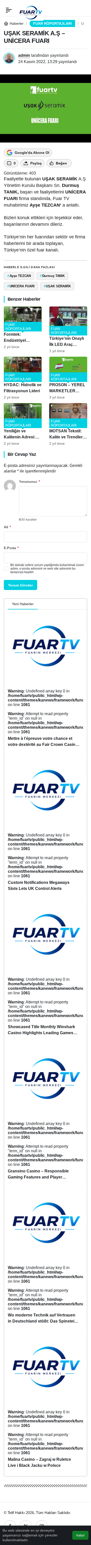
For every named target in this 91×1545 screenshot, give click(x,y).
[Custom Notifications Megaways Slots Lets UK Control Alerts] (45, 825)
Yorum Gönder (20, 585)
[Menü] (9, 10)
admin (24, 55)
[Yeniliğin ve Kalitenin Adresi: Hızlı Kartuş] (23, 424)
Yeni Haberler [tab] (23, 604)
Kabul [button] (80, 1535)
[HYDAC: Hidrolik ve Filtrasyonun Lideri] (23, 378)
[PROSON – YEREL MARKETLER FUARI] (68, 378)
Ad (7, 527)
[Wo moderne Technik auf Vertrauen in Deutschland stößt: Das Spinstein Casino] (45, 1258)
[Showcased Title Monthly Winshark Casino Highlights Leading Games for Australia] (45, 969)
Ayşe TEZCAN (45, 205)
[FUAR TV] (30, 10)
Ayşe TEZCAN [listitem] (19, 276)
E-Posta (11, 548)
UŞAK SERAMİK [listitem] (57, 286)
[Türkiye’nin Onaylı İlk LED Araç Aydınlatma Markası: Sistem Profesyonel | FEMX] (68, 329)
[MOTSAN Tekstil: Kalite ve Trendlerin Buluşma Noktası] (68, 424)
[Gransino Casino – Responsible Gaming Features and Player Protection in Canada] (45, 1114)
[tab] (42, 604)
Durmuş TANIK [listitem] (52, 276)
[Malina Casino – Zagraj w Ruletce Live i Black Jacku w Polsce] (45, 1402)
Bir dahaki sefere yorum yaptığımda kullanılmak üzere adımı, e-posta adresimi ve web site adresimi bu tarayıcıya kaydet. (47, 568)
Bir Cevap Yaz (22, 454)
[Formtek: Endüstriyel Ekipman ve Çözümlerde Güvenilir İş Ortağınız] (23, 329)
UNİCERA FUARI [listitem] (21, 286)
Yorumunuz (29, 482)
